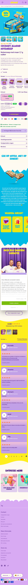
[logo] (14, 2)
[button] (3, 332)
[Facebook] (4, 565)
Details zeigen (20, 298)
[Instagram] (1, 565)
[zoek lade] (22, 2)
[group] (14, 324)
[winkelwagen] (25, 2)
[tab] (22, 339)
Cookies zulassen (14, 303)
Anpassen (13, 307)
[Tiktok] (8, 565)
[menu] (2, 2)
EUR (18, 575)
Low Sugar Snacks (7, 6)
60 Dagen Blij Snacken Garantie (12, 130)
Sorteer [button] (3, 339)
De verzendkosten (10, 107)
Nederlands (5, 575)
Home (2, 6)
